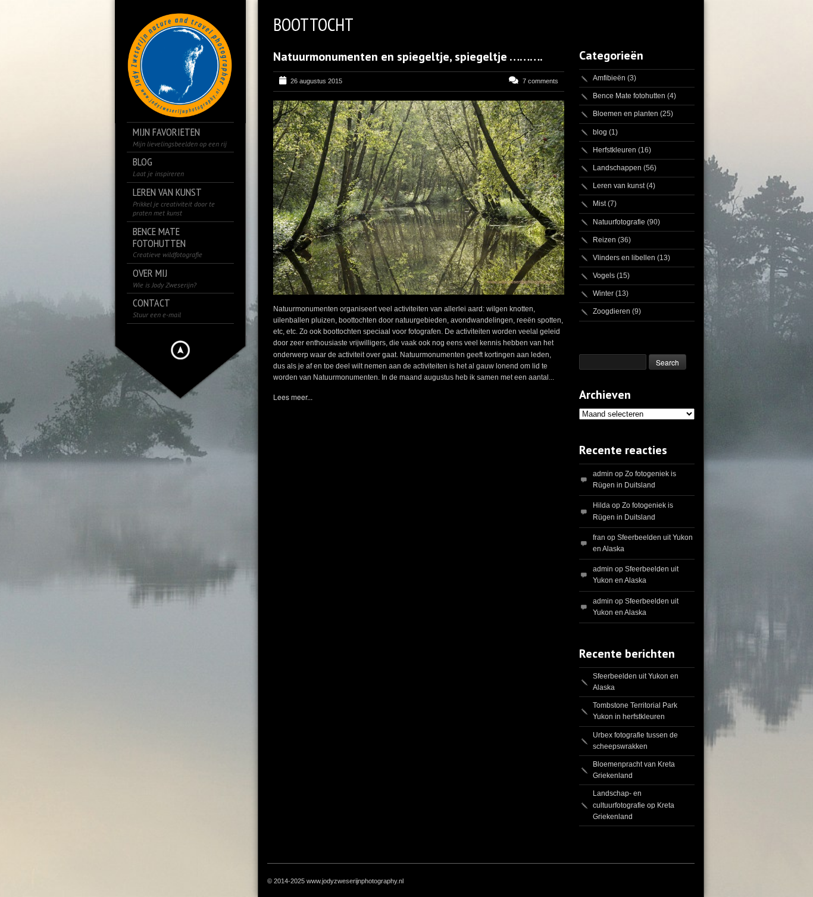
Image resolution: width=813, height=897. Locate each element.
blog (600, 132)
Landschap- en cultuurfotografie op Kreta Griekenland (633, 804)
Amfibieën (609, 78)
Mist (599, 203)
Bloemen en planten (625, 114)
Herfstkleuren (614, 150)
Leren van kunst (619, 186)
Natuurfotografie (619, 222)
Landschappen (617, 168)
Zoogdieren (611, 311)
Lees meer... (292, 397)
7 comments (540, 81)
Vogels (604, 275)
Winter (603, 293)
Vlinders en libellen (624, 258)
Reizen (604, 240)
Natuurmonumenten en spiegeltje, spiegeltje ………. (408, 56)
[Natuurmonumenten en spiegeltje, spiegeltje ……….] (418, 198)
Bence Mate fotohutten (629, 96)
